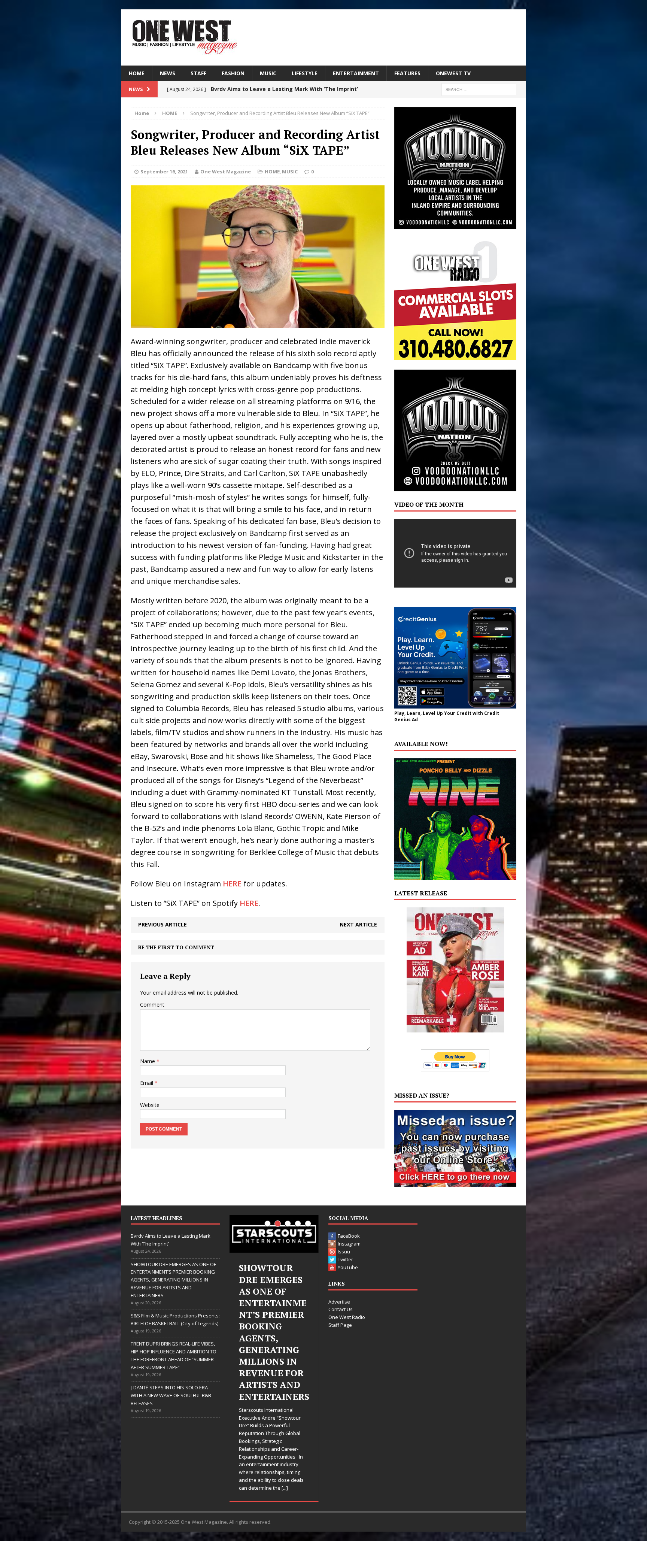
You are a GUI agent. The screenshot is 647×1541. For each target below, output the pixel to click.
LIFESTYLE (305, 73)
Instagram (349, 1243)
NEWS (167, 73)
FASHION (233, 73)
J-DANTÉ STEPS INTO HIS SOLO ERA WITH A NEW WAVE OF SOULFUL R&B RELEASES (171, 1395)
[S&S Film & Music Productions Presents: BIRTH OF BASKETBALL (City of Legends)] (274, 1234)
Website (150, 1104)
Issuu (344, 1251)
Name (148, 1061)
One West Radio (346, 1317)
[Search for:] (478, 88)
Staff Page (340, 1325)
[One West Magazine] (323, 37)
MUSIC (268, 73)
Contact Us (340, 1309)
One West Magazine (225, 171)
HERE (232, 884)
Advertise (339, 1301)
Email (147, 1082)
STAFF (198, 73)
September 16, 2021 (164, 171)
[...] (289, 1417)
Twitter (345, 1259)
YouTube (348, 1267)
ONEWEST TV (453, 73)
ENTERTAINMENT (356, 73)
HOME (137, 73)
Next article (358, 924)
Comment (152, 1004)
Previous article (162, 924)
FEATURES (407, 73)
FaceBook (349, 1235)
